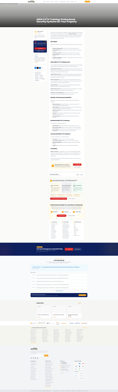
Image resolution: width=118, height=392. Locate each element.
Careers (75, 234)
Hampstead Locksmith (45, 332)
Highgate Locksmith (56, 332)
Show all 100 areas (33, 342)
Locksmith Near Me (63, 1)
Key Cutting (41, 77)
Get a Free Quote (72, 198)
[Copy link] (42, 68)
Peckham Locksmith (67, 337)
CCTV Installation (42, 78)
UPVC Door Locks (33, 370)
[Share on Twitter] (38, 68)
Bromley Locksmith (56, 338)
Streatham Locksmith (68, 341)
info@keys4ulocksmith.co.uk (65, 365)
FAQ (75, 1)
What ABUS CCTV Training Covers (40, 57)
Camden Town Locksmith (34, 332)
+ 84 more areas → (48, 386)
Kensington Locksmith (45, 329)
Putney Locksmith (56, 341)
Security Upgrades (33, 368)
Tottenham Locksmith (45, 333)
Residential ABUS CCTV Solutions (40, 59)
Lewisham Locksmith (44, 337)
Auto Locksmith (37, 78)
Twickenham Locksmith (45, 341)
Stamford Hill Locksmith (80, 333)
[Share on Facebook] (35, 68)
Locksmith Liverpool (65, 227)
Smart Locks (53, 234)
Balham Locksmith (79, 341)
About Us (56, 1)
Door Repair (41, 75)
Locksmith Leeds (65, 230)
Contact (72, 1)
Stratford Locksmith (56, 334)
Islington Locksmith (48, 373)
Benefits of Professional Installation (40, 58)
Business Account (76, 235)
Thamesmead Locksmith (80, 338)
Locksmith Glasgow (65, 231)
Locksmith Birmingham (66, 226)
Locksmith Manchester (65, 225)
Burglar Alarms (37, 80)
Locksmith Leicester (65, 236)
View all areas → (85, 327)
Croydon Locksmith (67, 338)
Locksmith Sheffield (65, 238)
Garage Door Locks (33, 379)
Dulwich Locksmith (44, 338)
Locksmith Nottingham (65, 235)
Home (44, 1)
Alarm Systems (33, 377)
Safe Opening (33, 373)
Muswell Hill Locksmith (56, 333)
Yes (78, 174)
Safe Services (53, 238)
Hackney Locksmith (33, 334)
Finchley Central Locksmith (68, 332)
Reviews (68, 1)
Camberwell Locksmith (33, 338)
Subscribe (46, 355)
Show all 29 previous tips (59, 290)
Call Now (88, 1)
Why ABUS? (36, 56)
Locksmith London (65, 223)
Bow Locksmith (78, 334)
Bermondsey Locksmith (80, 337)
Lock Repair (36, 77)
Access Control (53, 235)
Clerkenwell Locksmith (48, 371)
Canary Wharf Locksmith (68, 334)
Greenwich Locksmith (33, 337)
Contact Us (78, 249)
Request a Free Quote (41, 50)
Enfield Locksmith (33, 333)
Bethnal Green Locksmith (45, 334)
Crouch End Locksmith (68, 333)
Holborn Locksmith (48, 370)
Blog (52, 1)
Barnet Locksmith (79, 332)
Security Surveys (53, 236)
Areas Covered (76, 230)
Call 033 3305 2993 (62, 215)
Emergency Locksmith (38, 73)
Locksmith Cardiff (65, 234)
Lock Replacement (33, 364)
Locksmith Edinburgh (65, 232)
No (82, 174)
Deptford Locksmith (56, 337)
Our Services (33, 361)
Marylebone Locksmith (48, 376)
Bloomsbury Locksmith (48, 374)
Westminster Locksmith (34, 329)
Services (48, 1)
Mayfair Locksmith (67, 329)
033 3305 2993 (41, 48)
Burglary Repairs (33, 371)
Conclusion (36, 62)
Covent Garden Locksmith (80, 329)
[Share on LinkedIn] (40, 68)
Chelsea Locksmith (56, 329)
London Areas (48, 361)
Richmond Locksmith (33, 341)
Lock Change (36, 75)
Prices (75, 226)
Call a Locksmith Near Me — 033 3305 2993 (59, 198)
